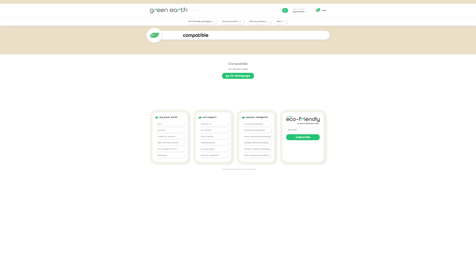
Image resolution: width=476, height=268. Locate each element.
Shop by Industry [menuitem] (257, 21)
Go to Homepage (238, 76)
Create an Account (167, 136)
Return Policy (207, 136)
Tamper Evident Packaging (257, 149)
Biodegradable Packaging (256, 143)
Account (161, 130)
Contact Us (206, 124)
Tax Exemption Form (167, 149)
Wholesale (162, 155)
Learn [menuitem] (279, 21)
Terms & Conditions (210, 155)
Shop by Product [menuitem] (230, 21)
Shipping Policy (208, 143)
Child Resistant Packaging (256, 155)
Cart (160, 124)
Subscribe (303, 137)
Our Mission (206, 130)
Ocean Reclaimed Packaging (257, 136)
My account (299, 11)
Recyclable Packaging (254, 130)
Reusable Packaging (253, 124)
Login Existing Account (168, 143)
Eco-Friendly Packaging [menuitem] (199, 21)
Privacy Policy (207, 149)
